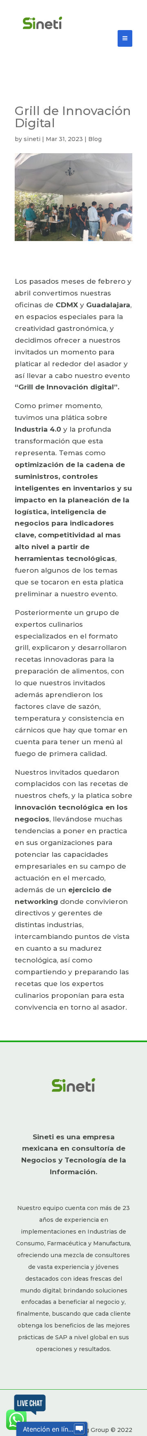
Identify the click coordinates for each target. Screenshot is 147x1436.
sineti (32, 139)
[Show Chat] (79, 1429)
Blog (95, 139)
